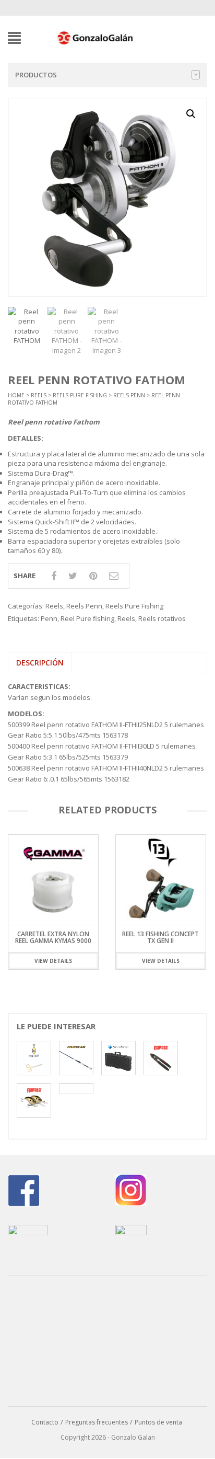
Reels (38, 395)
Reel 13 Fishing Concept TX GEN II (53, 937)
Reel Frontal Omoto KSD (160, 933)
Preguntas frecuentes (96, 1422)
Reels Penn (129, 395)
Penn (49, 618)
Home (16, 395)
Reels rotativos (162, 618)
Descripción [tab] (40, 663)
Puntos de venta (158, 1422)
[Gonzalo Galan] (95, 37)
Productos (36, 74)
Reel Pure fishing (87, 618)
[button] (191, 114)
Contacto (44, 1422)
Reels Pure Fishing (80, 395)
